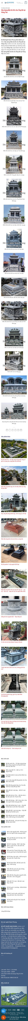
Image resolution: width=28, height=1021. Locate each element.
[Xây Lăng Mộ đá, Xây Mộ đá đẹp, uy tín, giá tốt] (13, 3)
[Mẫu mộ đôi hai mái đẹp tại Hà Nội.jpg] (14, 336)
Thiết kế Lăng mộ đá (9, 1012)
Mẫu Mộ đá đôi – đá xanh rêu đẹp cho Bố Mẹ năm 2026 (16, 821)
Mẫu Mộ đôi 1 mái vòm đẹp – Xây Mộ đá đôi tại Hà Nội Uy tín (16, 811)
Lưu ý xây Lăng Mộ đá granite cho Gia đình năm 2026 (16, 780)
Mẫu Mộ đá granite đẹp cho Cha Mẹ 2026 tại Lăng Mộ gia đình (16, 786)
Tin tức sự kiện (14, 1014)
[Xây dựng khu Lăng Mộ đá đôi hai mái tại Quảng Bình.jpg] (14, 410)
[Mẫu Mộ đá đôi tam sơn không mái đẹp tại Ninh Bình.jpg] (14, 310)
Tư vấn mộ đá (20, 1013)
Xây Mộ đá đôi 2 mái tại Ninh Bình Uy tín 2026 (16, 775)
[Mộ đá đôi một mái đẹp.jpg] (14, 360)
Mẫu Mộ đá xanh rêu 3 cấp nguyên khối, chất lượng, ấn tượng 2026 (15, 816)
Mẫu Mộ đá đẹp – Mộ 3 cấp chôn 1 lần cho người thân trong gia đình (16, 801)
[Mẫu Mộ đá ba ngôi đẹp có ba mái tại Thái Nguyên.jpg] (14, 89)
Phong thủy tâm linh (10, 1013)
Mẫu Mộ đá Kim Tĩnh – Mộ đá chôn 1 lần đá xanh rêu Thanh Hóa (16, 796)
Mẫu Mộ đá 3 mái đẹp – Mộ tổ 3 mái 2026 (15, 791)
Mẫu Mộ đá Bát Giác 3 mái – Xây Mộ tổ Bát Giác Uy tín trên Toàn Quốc (16, 806)
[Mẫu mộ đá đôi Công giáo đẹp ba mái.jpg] (14, 164)
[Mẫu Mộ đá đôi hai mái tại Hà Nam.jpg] (14, 238)
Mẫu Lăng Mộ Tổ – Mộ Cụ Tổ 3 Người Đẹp (14, 770)
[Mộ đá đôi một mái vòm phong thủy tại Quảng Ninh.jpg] (14, 384)
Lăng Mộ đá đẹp (5, 911)
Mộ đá (3, 45)
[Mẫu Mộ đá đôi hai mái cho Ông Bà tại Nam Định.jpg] (14, 188)
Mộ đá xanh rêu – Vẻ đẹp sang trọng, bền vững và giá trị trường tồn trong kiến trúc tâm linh (16, 765)
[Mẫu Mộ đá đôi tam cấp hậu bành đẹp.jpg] (14, 286)
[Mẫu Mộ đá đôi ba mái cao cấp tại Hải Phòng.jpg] (14, 115)
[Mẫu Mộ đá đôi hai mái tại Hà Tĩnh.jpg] (14, 262)
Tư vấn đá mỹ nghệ (5, 8)
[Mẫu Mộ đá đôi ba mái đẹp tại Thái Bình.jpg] (14, 140)
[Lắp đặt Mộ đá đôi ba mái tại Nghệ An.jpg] (14, 65)
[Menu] (2, 3)
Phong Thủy (20, 1012)
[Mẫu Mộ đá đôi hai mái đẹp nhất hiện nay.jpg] (14, 214)
